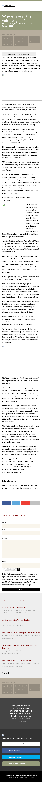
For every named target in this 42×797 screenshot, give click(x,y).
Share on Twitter (16, 503)
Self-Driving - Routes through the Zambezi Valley (21, 633)
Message (5, 538)
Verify (4, 561)
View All (5, 673)
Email (4, 529)
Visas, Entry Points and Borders (14, 607)
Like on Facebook (15, 750)
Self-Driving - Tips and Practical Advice (17, 661)
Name (4, 522)
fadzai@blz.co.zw (14, 472)
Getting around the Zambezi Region (16, 620)
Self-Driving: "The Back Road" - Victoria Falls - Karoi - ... (20, 646)
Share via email (35, 503)
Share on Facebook (6, 503)
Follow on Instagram (15, 757)
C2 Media (31, 777)
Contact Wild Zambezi (16, 764)
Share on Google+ (25, 503)
